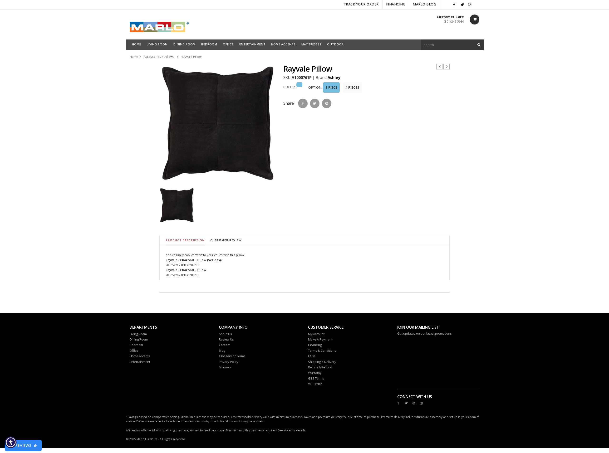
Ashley (334, 77)
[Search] (479, 44)
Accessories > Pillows (159, 56)
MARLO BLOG (424, 4)
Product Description (185, 240)
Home (134, 56)
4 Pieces (352, 87)
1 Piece (331, 87)
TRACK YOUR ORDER (361, 4)
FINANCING (396, 4)
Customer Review (226, 240)
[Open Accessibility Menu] (11, 442)
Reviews (23, 445)
